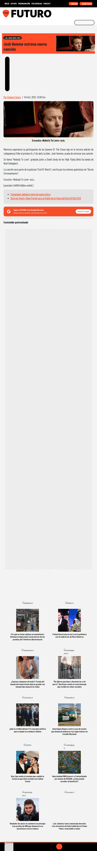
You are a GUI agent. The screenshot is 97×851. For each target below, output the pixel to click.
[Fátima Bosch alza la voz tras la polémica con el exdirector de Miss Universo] (69, 620)
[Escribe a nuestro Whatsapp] (94, 12)
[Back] (47, 847)
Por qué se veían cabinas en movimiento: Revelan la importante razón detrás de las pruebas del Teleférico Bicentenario (27, 637)
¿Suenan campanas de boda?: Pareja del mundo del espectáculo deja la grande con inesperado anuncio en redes (27, 684)
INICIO (7, 3)
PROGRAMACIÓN (24, 3)
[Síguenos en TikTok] (75, 12)
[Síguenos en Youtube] (86, 12)
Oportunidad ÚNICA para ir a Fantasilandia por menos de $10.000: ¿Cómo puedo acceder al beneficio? (69, 779)
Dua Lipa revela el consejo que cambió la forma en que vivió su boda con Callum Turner (27, 779)
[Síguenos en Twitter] (82, 12)
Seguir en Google (83, 211)
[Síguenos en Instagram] (71, 12)
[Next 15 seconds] (65, 847)
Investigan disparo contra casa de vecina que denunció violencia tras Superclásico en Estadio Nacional (69, 731)
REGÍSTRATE (87, 4)
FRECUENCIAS (36, 3)
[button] (48, 842)
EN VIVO (14, 3)
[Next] (71, 847)
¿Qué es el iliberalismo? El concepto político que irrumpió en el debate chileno (27, 730)
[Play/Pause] (59, 847)
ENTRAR (74, 4)
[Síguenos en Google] (67, 12)
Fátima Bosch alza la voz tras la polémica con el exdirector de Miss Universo (69, 635)
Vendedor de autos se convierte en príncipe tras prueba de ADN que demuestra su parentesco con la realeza (27, 826)
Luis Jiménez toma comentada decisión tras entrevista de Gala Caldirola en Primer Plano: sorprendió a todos (69, 826)
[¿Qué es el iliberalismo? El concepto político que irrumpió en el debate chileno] (27, 714)
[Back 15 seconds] (53, 847)
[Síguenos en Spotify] (90, 12)
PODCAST (47, 3)
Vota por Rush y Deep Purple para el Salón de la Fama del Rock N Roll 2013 (45, 198)
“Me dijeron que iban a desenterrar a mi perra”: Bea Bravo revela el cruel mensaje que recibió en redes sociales (69, 684)
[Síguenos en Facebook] (79, 12)
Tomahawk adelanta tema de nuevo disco (30, 194)
